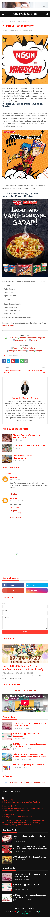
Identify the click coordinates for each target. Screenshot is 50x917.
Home (4, 21)
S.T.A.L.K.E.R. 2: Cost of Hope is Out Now (29, 857)
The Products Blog (25, 13)
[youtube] (13, 590)
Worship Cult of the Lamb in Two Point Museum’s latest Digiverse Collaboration (30, 848)
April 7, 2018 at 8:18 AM (18, 479)
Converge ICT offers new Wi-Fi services (17, 817)
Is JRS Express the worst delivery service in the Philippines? (30, 745)
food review (11, 21)
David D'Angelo (9, 30)
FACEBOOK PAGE (9, 326)
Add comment (15, 517)
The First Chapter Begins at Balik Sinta (29, 765)
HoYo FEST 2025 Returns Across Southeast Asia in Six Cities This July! (23, 668)
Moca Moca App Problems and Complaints (26, 735)
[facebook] (13, 585)
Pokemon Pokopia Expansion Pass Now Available (21, 802)
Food (10, 355)
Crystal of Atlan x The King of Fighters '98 (29, 837)
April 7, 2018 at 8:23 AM (18, 501)
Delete (17, 491)
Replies (14, 494)
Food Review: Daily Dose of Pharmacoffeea (24, 457)
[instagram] (37, 590)
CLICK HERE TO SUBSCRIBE (25, 691)
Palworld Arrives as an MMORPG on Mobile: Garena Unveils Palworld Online (29, 755)
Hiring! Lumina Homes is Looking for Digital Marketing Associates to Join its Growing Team (22, 809)
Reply (11, 491)
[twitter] (37, 585)
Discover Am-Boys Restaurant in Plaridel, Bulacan (26, 436)
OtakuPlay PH (7, 800)
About (23, 908)
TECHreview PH (8, 815)
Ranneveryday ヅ (9, 806)
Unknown (13, 477)
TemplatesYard (23, 912)
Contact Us (31, 908)
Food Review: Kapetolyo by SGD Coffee (29, 445)
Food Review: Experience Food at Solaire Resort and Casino (30, 724)
